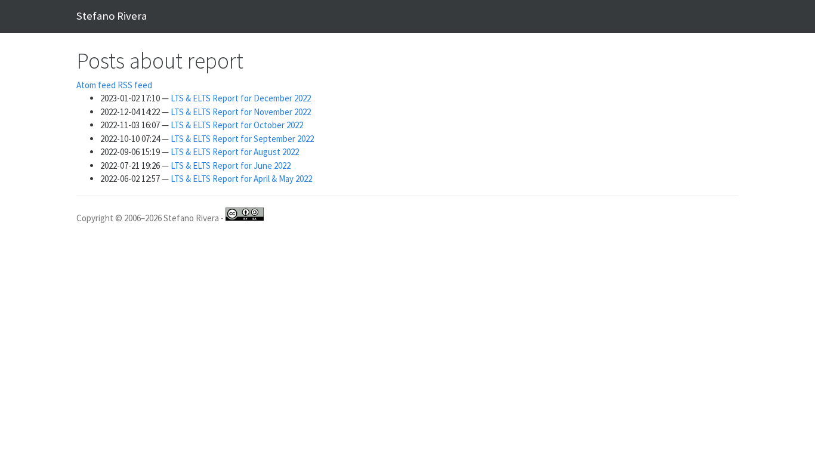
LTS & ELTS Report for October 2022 (237, 125)
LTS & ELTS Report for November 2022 (241, 111)
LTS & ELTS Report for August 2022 (235, 151)
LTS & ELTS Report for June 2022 (231, 165)
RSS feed (135, 85)
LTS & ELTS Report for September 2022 (242, 138)
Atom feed (96, 85)
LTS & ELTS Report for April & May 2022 (241, 178)
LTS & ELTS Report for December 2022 (241, 98)
